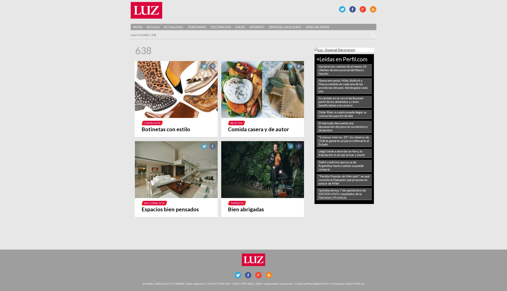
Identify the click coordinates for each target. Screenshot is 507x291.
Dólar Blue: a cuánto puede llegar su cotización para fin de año (342, 114)
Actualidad (173, 27)
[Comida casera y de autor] (262, 117)
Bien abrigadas (246, 209)
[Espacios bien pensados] (176, 197)
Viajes (240, 27)
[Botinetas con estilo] (176, 117)
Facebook (352, 9)
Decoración (221, 27)
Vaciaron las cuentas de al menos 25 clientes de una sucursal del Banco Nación (342, 69)
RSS (373, 9)
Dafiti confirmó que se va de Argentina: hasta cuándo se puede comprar (341, 165)
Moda (137, 27)
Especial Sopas (317, 27)
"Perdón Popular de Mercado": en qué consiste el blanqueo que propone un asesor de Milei (344, 179)
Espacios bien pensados (170, 209)
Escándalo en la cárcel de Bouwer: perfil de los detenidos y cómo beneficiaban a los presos (341, 101)
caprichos (152, 123)
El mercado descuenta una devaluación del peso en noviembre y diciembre (343, 126)
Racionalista (154, 203)
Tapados (237, 203)
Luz (146, 10)
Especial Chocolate (285, 27)
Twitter (342, 9)
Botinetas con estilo (166, 129)
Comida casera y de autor (258, 129)
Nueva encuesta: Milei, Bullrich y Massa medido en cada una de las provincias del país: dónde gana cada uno (343, 85)
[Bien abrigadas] (262, 197)
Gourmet (256, 27)
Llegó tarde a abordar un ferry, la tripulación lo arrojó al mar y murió (341, 153)
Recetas (236, 123)
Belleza (153, 27)
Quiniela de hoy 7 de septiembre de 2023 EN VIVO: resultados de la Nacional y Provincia (342, 193)
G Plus (363, 9)
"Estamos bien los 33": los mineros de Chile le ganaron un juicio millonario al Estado (343, 140)
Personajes (197, 27)
